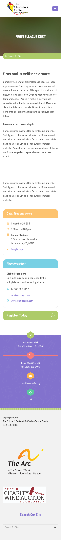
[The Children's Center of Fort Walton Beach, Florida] (18, 8)
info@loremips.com (20, 294)
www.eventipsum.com (22, 300)
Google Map (17, 249)
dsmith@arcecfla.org (30, 383)
